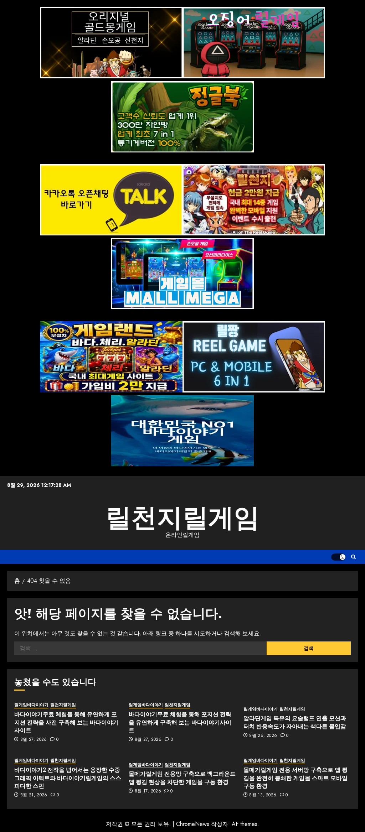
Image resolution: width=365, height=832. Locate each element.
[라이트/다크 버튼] (338, 557)
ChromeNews (192, 824)
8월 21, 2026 (33, 795)
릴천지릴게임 (182, 517)
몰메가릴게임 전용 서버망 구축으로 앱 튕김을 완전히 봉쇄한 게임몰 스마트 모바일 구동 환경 (295, 778)
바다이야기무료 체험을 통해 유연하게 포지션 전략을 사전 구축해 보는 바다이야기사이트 (66, 722)
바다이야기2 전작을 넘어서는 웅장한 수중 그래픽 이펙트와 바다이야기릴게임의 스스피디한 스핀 (67, 778)
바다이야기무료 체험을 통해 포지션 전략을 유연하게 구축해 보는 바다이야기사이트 (180, 722)
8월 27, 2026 (33, 740)
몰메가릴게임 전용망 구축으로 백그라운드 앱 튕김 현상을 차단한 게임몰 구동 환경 (182, 777)
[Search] (353, 557)
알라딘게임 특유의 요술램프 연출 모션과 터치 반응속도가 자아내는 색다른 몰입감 (294, 722)
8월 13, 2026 (262, 795)
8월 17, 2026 (148, 791)
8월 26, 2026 (263, 736)
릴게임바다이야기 (31, 705)
